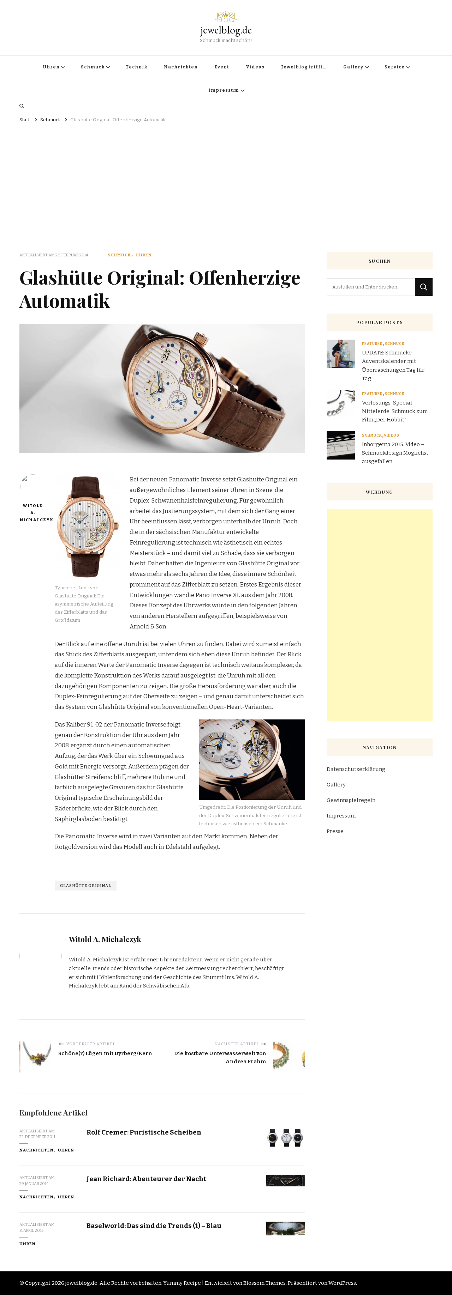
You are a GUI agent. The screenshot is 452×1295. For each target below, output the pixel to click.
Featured (372, 344)
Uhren (51, 67)
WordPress (342, 1283)
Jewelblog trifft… (304, 67)
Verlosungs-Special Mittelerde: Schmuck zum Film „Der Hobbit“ (395, 411)
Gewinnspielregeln (351, 800)
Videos (255, 67)
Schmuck (93, 67)
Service (395, 67)
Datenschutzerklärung (356, 769)
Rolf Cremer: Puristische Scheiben (144, 1132)
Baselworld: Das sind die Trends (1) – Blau (154, 1226)
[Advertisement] (226, 178)
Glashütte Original (85, 885)
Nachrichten (181, 67)
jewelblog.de (226, 30)
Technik (136, 67)
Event (221, 67)
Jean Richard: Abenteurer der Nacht (146, 1179)
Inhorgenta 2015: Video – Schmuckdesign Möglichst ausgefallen (395, 452)
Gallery (353, 67)
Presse (335, 831)
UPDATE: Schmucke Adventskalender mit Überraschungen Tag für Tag (393, 365)
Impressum (223, 90)
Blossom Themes (264, 1283)
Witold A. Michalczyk (32, 512)
